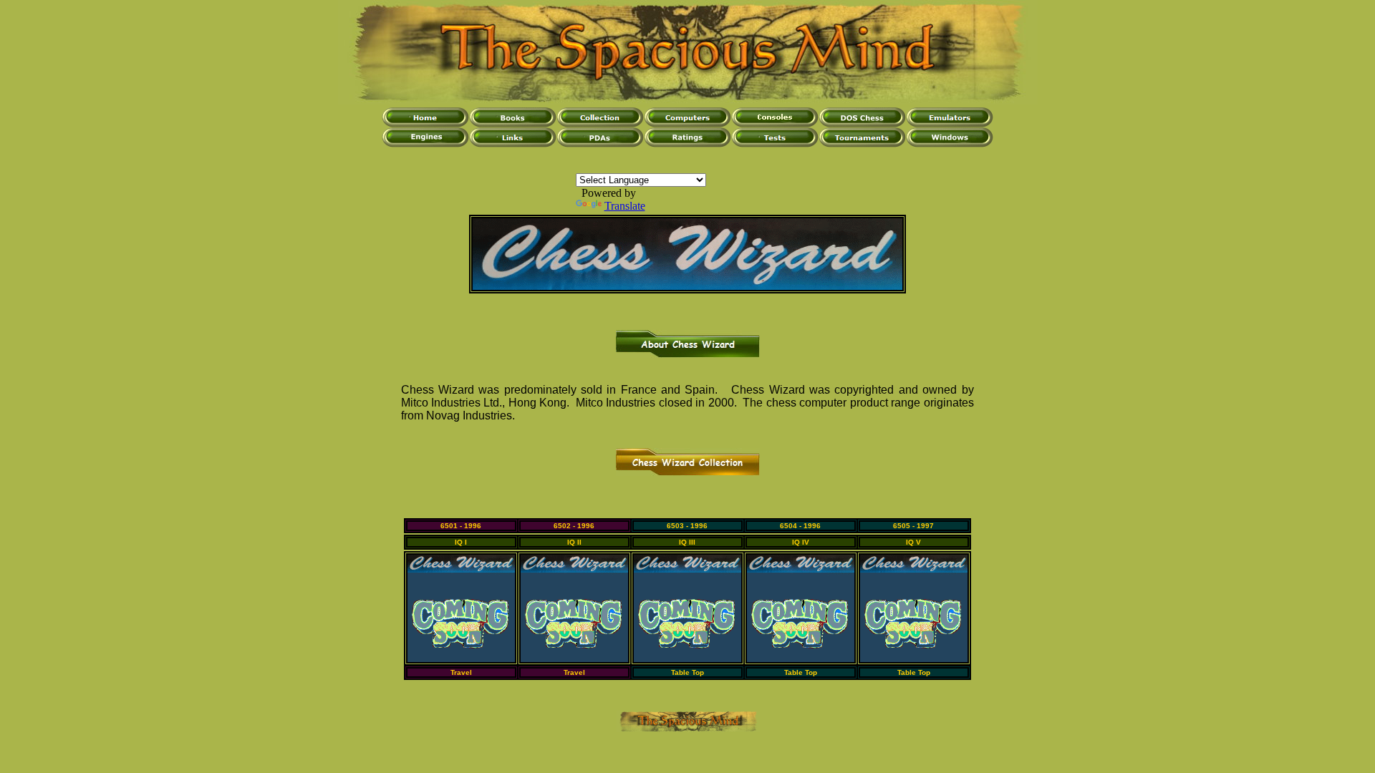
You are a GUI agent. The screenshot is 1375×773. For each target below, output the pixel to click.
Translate (624, 206)
